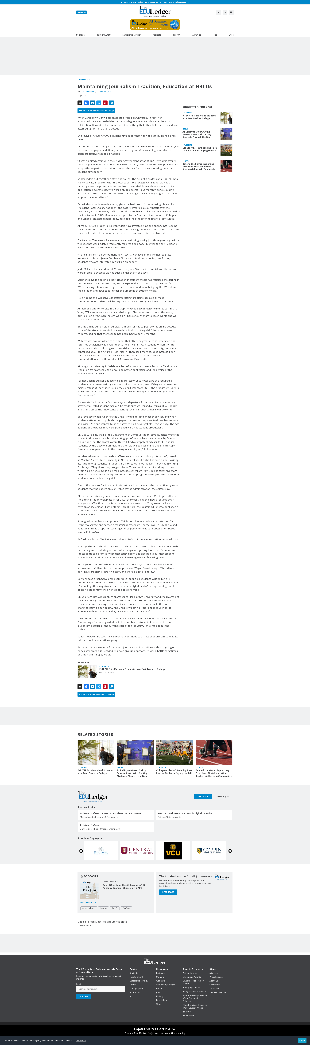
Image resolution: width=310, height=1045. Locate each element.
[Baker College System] (101, 850)
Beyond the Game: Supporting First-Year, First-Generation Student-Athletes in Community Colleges (199, 167)
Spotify (115, 908)
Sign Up (84, 996)
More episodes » (88, 902)
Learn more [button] (81, 1041)
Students (84, 79)
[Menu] (231, 12)
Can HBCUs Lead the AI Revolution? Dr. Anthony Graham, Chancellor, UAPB (125, 886)
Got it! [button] (302, 1041)
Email (78, 984)
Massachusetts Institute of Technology (99, 817)
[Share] (86, 102)
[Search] (225, 12)
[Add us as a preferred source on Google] (111, 102)
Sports (186, 161)
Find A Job (203, 796)
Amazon (103, 908)
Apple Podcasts (88, 908)
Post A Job (223, 796)
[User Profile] (218, 12)
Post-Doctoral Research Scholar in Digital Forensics (185, 813)
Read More (168, 892)
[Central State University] (209, 850)
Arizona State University (170, 817)
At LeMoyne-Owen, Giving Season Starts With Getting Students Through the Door (196, 134)
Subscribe (81, 12)
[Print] (80, 102)
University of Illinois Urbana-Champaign (100, 828)
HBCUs (185, 129)
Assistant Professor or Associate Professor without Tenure (110, 813)
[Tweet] (98, 102)
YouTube (126, 908)
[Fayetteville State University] (173, 850)
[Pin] (105, 102)
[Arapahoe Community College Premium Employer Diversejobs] (137, 850)
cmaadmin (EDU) (104, 91)
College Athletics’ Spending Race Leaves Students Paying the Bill (199, 149)
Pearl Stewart (89, 91)
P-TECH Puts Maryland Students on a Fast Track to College (132, 669)
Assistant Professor (90, 825)
